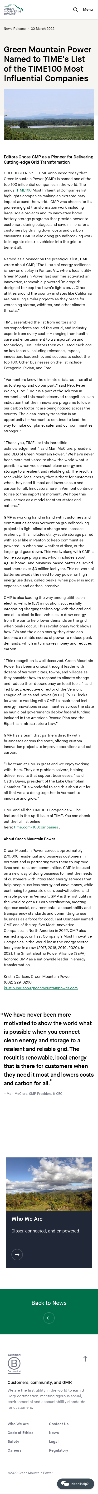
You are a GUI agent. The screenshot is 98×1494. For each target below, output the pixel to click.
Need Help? (79, 1484)
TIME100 (24, 190)
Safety (13, 1441)
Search (75, 9)
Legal (54, 1441)
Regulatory (58, 1450)
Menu (88, 9)
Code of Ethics (20, 1433)
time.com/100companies (36, 827)
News (54, 1433)
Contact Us (59, 1424)
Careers (14, 1450)
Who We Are (18, 1424)
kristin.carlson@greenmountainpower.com (41, 988)
